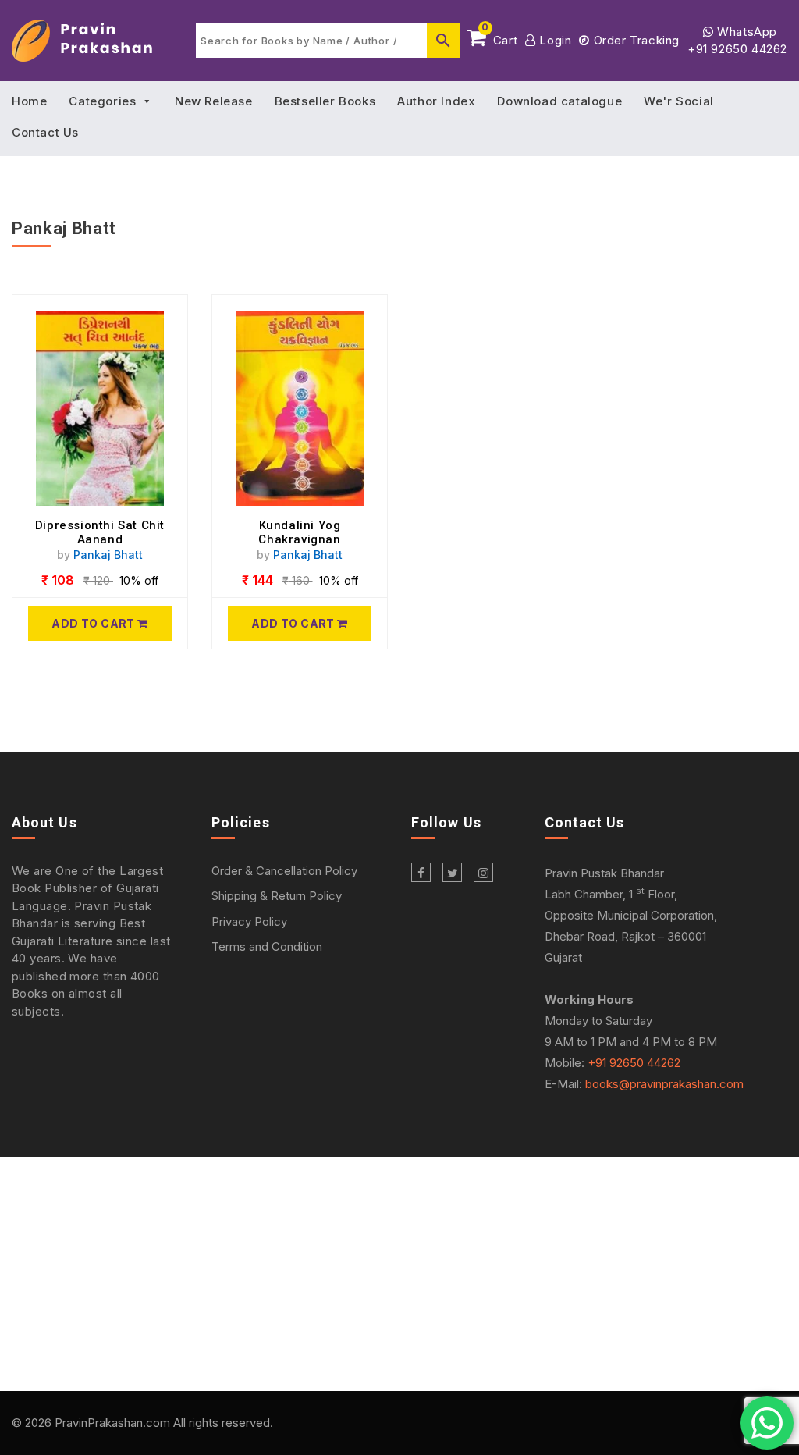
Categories (102, 101)
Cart (499, 37)
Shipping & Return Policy (276, 895)
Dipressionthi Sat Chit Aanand (100, 532)
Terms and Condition (266, 946)
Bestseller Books (325, 101)
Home (29, 101)
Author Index (436, 101)
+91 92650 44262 (737, 48)
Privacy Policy (249, 921)
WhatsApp (745, 31)
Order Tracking (635, 40)
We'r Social (679, 101)
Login (553, 40)
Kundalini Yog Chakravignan (299, 532)
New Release (214, 101)
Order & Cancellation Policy (284, 870)
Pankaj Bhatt (108, 554)
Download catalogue (559, 101)
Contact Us (45, 132)
